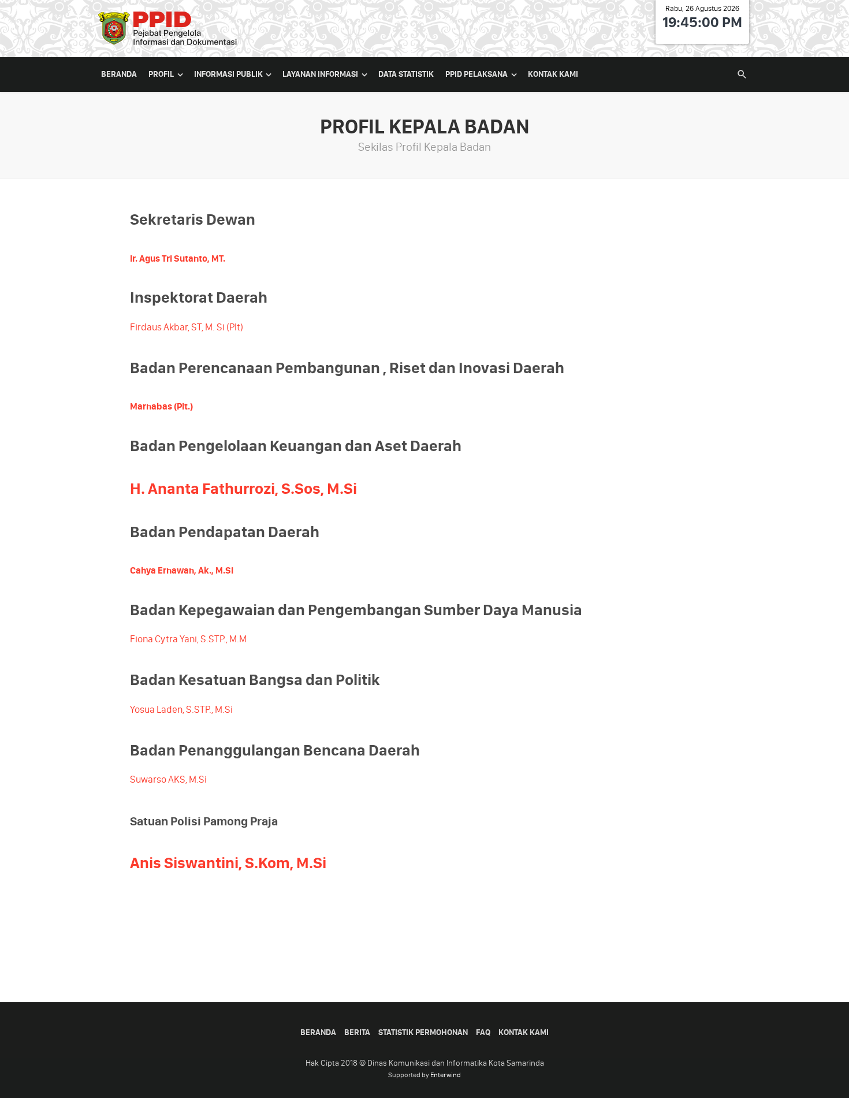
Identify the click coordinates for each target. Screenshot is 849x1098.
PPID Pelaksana (476, 74)
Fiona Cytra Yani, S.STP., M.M (188, 639)
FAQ (483, 1032)
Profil (161, 74)
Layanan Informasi (320, 74)
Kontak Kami (553, 74)
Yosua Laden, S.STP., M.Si (181, 709)
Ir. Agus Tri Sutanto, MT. (177, 258)
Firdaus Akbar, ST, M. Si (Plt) (186, 327)
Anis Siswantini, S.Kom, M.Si (228, 863)
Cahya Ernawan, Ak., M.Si (181, 570)
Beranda (119, 74)
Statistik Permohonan (423, 1032)
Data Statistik (406, 74)
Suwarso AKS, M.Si (168, 779)
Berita (357, 1032)
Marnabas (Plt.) (161, 406)
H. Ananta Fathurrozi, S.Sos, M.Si (245, 488)
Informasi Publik (228, 74)
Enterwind (445, 1075)
